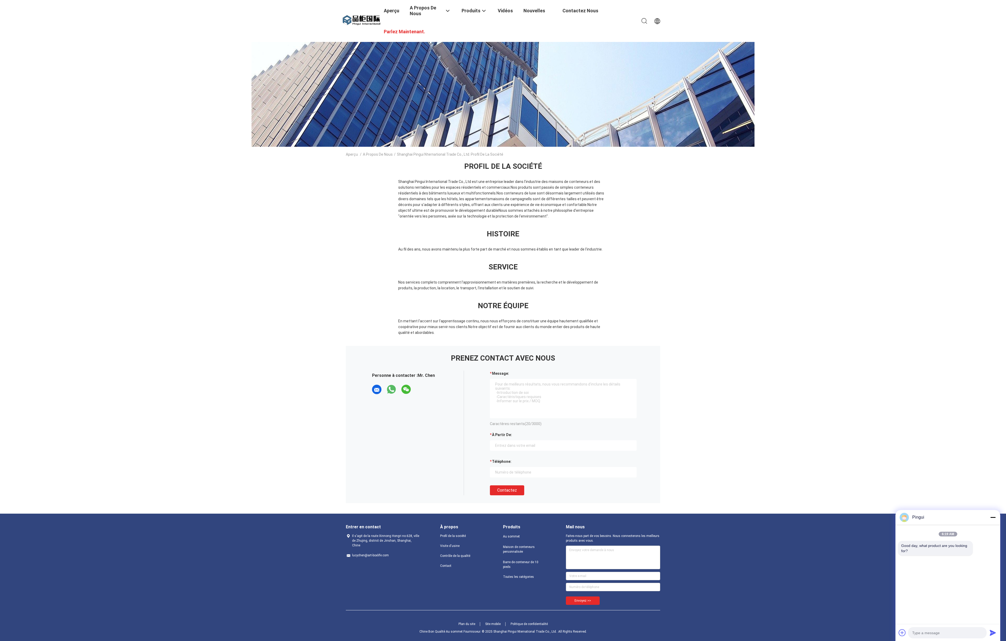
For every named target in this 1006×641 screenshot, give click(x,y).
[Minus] (993, 517)
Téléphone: (501, 461)
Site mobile (493, 624)
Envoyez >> (583, 600)
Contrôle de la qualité (455, 556)
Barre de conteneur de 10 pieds (520, 564)
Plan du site (466, 624)
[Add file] (902, 632)
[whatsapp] (391, 389)
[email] (376, 389)
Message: (500, 373)
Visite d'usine (450, 546)
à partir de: (502, 435)
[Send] (993, 632)
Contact (445, 566)
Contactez (507, 490)
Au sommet (511, 536)
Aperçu (352, 154)
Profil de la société (453, 536)
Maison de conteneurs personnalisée (519, 549)
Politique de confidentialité (529, 624)
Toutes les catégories (518, 577)
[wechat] (406, 389)
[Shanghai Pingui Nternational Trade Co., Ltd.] (361, 20)
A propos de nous (378, 154)
